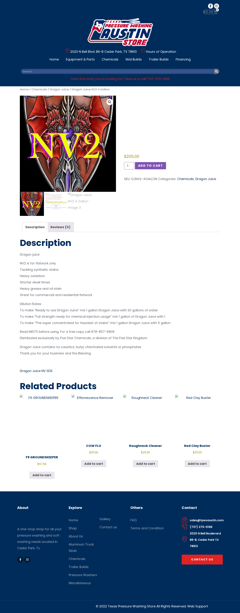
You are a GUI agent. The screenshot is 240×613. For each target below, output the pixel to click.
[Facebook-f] (210, 6)
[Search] (216, 71)
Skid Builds (133, 59)
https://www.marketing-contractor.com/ (63, 606)
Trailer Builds (159, 59)
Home (54, 59)
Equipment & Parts (80, 59)
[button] (109, 102)
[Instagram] (216, 6)
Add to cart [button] (42, 475)
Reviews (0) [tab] (60, 227)
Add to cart (150, 165)
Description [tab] (35, 227)
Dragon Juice (59, 89)
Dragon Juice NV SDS (36, 371)
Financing (183, 59)
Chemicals (110, 59)
